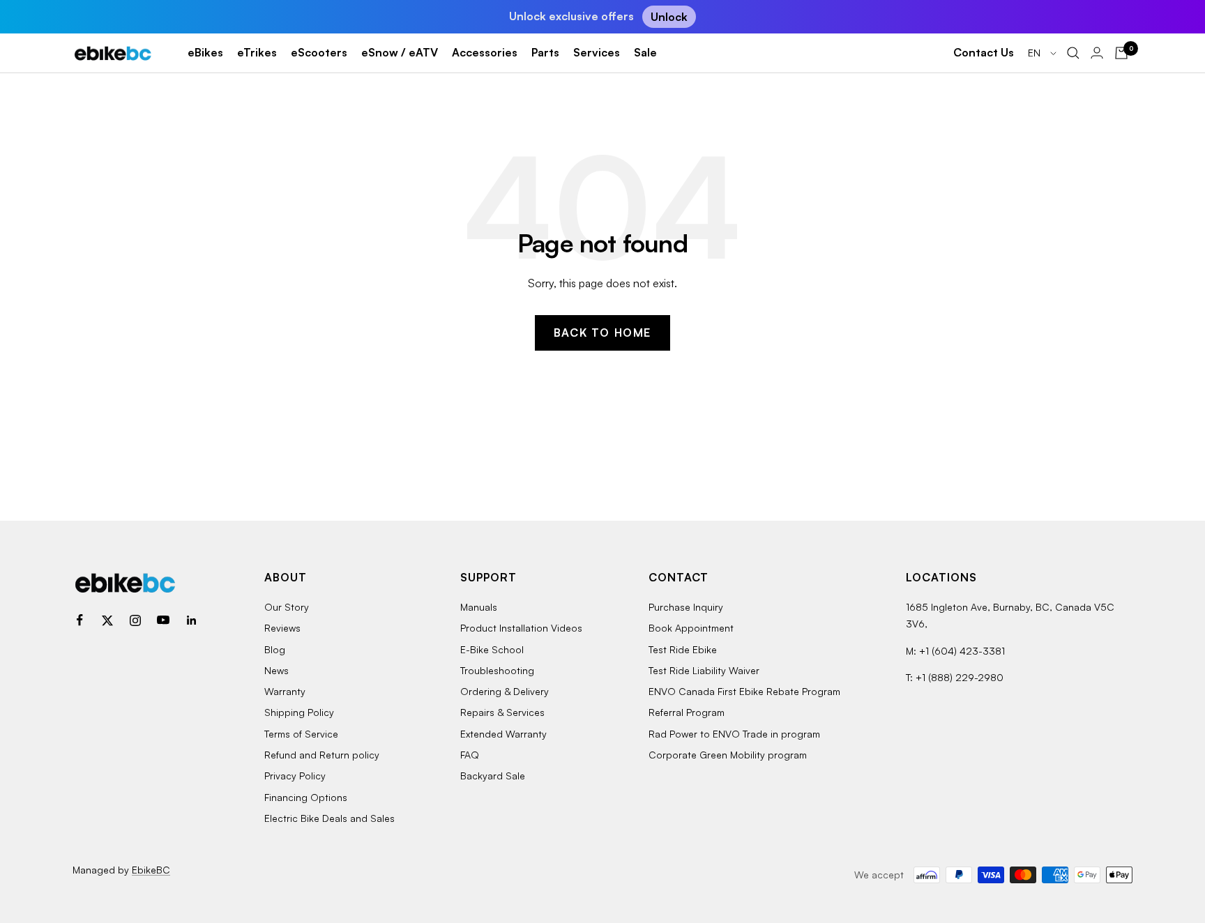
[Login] (1097, 53)
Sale (645, 52)
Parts (545, 52)
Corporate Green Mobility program (728, 755)
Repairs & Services (502, 712)
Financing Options (305, 797)
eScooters (319, 52)
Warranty (284, 691)
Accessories (484, 52)
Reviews (282, 628)
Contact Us (983, 52)
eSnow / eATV (399, 52)
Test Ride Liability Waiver (704, 670)
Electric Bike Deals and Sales (329, 818)
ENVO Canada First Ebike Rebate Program (744, 691)
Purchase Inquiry (686, 607)
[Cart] (1121, 53)
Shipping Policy (299, 712)
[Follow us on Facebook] (79, 620)
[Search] (1073, 53)
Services (596, 52)
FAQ (469, 755)
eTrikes (257, 52)
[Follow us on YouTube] (163, 620)
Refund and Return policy (321, 755)
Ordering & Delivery (504, 691)
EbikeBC (151, 870)
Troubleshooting (497, 670)
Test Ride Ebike (683, 649)
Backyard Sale (492, 775)
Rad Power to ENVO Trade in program (734, 734)
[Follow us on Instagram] (135, 620)
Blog (274, 649)
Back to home (602, 333)
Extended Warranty (503, 734)
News (276, 670)
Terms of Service (301, 734)
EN (1035, 53)
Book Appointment (691, 628)
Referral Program (687, 712)
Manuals (478, 607)
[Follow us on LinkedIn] (191, 620)
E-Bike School (492, 649)
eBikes (205, 52)
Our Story (286, 607)
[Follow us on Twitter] (107, 620)
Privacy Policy (295, 775)
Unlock (669, 17)
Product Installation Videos (521, 628)
